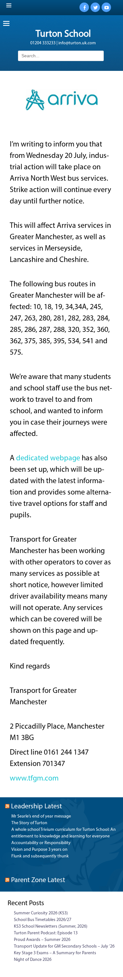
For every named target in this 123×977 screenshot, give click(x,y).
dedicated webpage (48, 458)
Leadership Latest (36, 806)
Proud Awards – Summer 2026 (42, 939)
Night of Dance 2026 (32, 959)
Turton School (63, 34)
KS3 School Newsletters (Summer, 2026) (50, 926)
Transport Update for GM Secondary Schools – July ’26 (64, 946)
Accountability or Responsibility (41, 843)
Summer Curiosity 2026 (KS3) (41, 913)
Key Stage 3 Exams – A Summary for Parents (55, 953)
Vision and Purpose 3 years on (39, 849)
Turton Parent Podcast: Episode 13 (46, 933)
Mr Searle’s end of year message (41, 816)
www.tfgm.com (34, 778)
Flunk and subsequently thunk (40, 856)
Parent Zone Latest (38, 880)
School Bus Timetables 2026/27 (42, 920)
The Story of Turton (29, 823)
